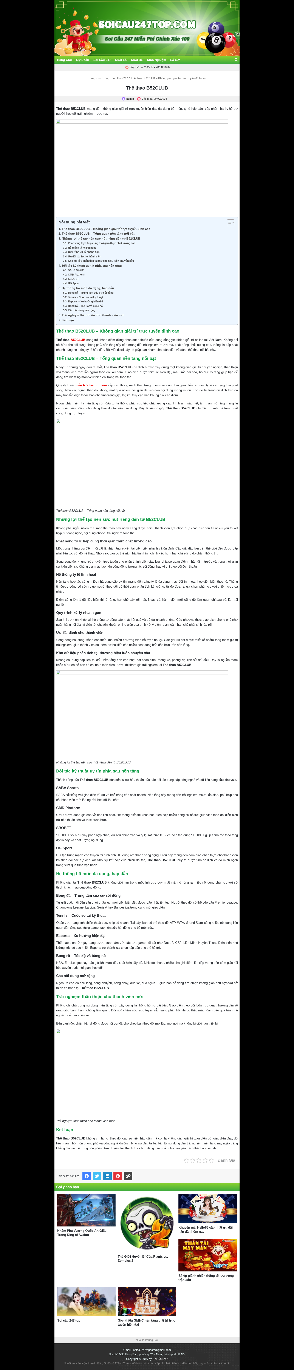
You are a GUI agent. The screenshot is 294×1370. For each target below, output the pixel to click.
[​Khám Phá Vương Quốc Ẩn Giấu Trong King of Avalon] (86, 1210)
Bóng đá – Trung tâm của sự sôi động (90, 292)
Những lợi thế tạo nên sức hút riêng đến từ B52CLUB (101, 238)
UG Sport (73, 283)
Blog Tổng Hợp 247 (116, 78)
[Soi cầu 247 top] (86, 1301)
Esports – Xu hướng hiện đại (85, 301)
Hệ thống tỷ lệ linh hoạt (82, 247)
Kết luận (68, 320)
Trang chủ (94, 78)
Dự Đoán (82, 60)
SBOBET (73, 278)
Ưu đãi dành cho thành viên (84, 256)
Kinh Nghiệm (156, 60)
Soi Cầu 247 (102, 60)
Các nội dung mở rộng (81, 310)
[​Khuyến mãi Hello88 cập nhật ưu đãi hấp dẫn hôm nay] (207, 1208)
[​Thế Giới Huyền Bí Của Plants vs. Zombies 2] (147, 1223)
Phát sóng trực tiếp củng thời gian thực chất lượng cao (101, 243)
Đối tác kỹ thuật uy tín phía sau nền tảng (92, 265)
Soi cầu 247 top (68, 1320)
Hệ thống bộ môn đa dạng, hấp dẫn (88, 288)
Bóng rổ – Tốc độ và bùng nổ (85, 306)
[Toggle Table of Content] (228, 222)
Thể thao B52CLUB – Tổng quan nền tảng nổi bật (98, 233)
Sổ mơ (175, 60)
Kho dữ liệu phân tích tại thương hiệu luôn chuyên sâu (101, 260)
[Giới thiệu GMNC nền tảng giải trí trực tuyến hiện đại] (147, 1301)
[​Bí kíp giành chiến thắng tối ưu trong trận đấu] (207, 1255)
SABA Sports (76, 270)
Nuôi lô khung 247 (147, 1340)
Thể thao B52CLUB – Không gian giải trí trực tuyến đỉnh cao (106, 229)
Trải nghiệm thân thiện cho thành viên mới (93, 315)
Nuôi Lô (121, 60)
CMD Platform (76, 274)
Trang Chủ (64, 60)
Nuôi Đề (137, 60)
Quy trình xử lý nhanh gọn (83, 252)
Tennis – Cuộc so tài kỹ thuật (85, 297)
